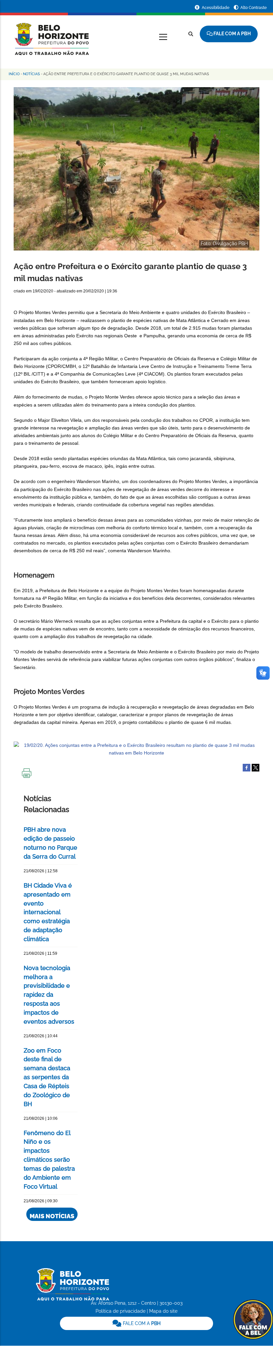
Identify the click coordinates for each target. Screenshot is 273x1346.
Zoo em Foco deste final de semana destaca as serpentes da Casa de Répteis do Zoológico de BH (47, 1077)
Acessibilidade (216, 7)
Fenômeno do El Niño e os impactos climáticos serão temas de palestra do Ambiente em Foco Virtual (49, 1159)
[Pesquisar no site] (190, 34)
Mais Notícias (52, 1216)
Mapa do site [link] (163, 1311)
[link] (136, 1323)
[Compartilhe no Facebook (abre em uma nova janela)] (246, 767)
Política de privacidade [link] (120, 1311)
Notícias (31, 74)
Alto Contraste (253, 7)
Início (14, 74)
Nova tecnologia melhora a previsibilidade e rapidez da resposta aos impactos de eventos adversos (49, 994)
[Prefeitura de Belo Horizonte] (51, 35)
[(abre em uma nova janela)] (255, 767)
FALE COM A (141, 1323)
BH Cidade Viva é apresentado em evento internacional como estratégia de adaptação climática (48, 912)
